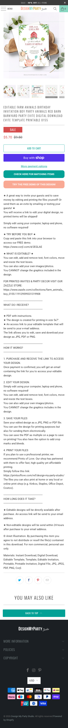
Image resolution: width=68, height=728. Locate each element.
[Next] (62, 46)
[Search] (55, 8)
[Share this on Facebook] (29, 580)
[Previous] (6, 46)
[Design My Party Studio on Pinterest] (40, 670)
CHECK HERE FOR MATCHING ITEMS (34, 174)
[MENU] (1, 8)
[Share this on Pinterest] (38, 580)
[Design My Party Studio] (34, 8)
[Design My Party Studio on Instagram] (33, 670)
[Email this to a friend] (47, 580)
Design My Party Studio (22, 716)
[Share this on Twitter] (20, 580)
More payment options (34, 166)
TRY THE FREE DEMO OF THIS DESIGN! (34, 184)
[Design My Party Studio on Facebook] (27, 670)
